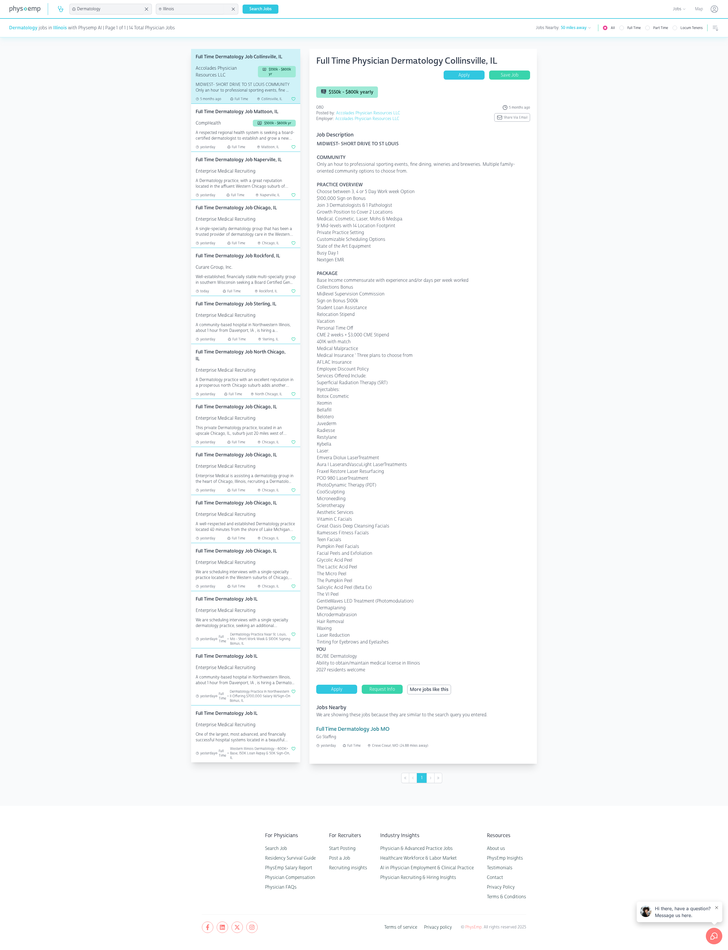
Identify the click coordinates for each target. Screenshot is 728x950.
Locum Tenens (692, 28)
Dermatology (23, 28)
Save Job (509, 75)
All (613, 28)
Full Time (634, 28)
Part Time (660, 28)
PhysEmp (473, 927)
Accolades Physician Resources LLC (368, 113)
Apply (464, 75)
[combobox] (110, 9)
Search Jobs (260, 9)
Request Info (382, 689)
